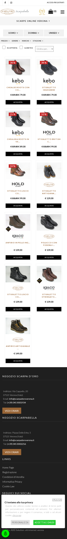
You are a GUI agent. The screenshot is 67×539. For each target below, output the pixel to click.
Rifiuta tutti (57, 500)
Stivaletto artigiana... (49, 192)
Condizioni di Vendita (13, 477)
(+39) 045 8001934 (16, 402)
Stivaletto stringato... (49, 295)
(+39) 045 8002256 (16, 444)
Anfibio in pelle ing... (18, 242)
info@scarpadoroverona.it (21, 398)
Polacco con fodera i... (49, 243)
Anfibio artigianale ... (18, 347)
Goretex (28, 48)
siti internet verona (34, 530)
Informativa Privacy (12, 481)
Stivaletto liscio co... (18, 192)
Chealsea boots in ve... (18, 140)
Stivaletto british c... (49, 140)
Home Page (8, 467)
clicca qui (16, 515)
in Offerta (12, 48)
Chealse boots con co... (18, 88)
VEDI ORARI (12, 410)
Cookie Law (8, 486)
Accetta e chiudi (44, 522)
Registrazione (9, 472)
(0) (54, 11)
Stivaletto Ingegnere (49, 88)
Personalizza (20, 522)
